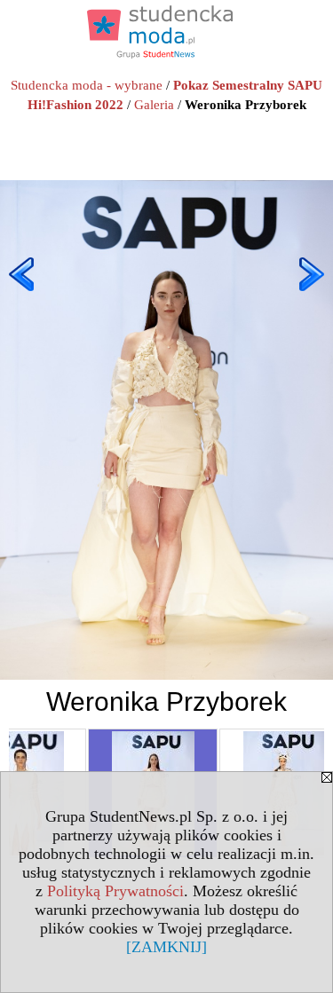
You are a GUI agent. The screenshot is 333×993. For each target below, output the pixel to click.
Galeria (154, 105)
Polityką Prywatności (115, 891)
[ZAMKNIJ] (166, 947)
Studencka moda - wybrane (87, 85)
